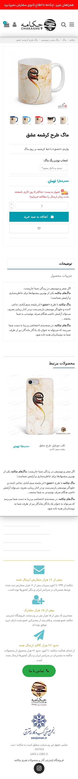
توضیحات (65, 263)
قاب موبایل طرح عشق (52, 446)
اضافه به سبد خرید (36, 216)
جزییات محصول (61, 275)
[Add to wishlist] (39, 228)
